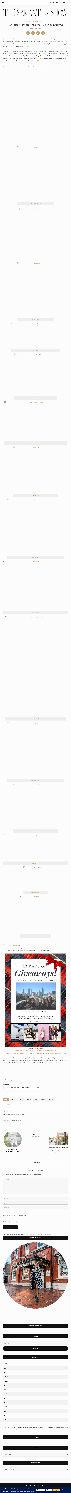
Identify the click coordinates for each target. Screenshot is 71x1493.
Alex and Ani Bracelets (35, 443)
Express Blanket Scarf (35, 718)
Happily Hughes (49, 1053)
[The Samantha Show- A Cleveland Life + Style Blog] (35, 12)
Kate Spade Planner (35, 892)
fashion (35, 21)
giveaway (43, 1099)
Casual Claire (39, 1053)
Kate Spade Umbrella (35, 398)
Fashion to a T (8, 1053)
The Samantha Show (61, 1053)
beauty (29, 21)
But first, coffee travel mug (35, 203)
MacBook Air (35, 350)
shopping (51, 1099)
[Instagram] (60, 2)
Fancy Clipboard (35, 557)
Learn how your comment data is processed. (38, 1234)
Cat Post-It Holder (36, 495)
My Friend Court (29, 1053)
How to (42, 21)
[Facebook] (49, 2)
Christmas (21, 1099)
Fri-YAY (35, 1134)
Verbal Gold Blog (29, 1050)
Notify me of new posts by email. (12, 1222)
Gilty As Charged (19, 1053)
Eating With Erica (51, 1050)
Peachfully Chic (40, 1050)
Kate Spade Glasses (35, 831)
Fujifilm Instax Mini (35, 780)
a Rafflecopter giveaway (10, 1080)
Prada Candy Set (35, 936)
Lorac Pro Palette (35, 863)
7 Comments (6, 1104)
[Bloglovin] (63, 2)
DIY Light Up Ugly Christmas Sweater (14, 1114)
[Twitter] (53, 2)
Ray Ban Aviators (35, 319)
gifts (36, 1099)
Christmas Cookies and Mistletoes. (12, 1120)
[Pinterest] (56, 2)
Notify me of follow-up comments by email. (15, 1215)
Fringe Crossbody (35, 612)
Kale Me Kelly (19, 1050)
